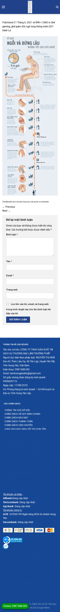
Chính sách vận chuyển (18, 425)
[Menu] (3, 7)
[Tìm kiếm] (57, 7)
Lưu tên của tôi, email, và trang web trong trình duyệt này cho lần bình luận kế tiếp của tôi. (28, 309)
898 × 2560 (42, 22)
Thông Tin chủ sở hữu (17, 410)
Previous (8, 206)
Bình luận (12, 234)
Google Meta (43, 607)
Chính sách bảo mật (16, 417)
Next (6, 210)
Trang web (12, 289)
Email (10, 275)
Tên (9, 261)
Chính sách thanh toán (18, 421)
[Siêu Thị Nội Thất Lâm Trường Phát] (30, 7)
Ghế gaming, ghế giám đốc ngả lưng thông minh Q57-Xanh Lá (28, 26)
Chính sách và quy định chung (22, 414)
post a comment (41, 202)
